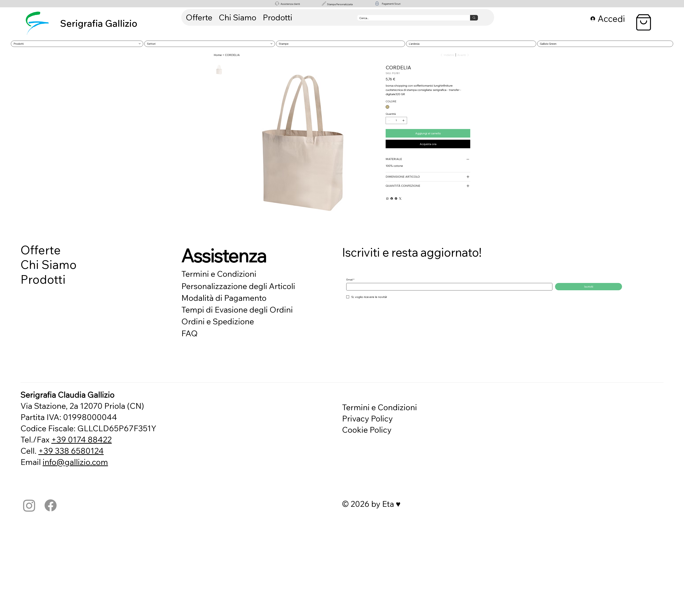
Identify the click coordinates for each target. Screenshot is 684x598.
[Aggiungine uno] (403, 120)
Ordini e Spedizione (217, 321)
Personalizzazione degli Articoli (238, 286)
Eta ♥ (391, 504)
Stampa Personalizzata (340, 4)
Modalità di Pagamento (223, 298)
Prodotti (43, 279)
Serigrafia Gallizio (98, 23)
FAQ (189, 333)
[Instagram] (29, 505)
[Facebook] (391, 198)
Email (350, 279)
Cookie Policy (367, 430)
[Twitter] (400, 198)
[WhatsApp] (387, 198)
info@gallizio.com (75, 462)
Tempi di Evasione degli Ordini (237, 310)
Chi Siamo (48, 264)
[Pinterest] (396, 198)
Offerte (40, 250)
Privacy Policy (367, 418)
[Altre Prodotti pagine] (140, 44)
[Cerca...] (474, 17)
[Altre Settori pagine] (271, 44)
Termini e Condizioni (218, 274)
